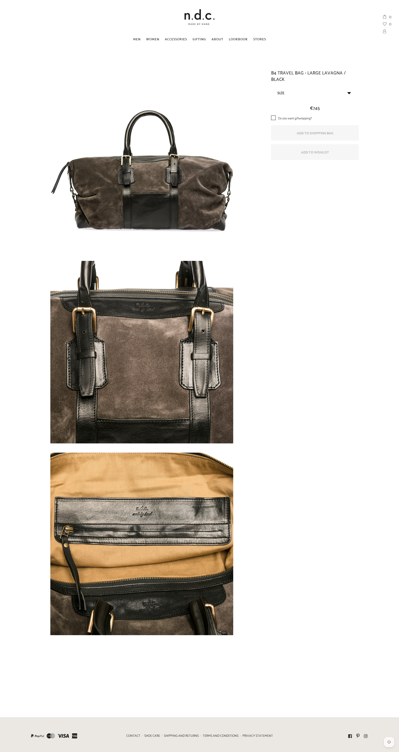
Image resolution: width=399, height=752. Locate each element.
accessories (176, 39)
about (217, 39)
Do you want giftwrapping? (295, 118)
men (137, 39)
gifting (199, 39)
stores (259, 39)
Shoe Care (152, 735)
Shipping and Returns (181, 735)
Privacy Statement (257, 735)
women (152, 39)
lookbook (238, 39)
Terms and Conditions (221, 735)
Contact (133, 735)
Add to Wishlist (315, 152)
